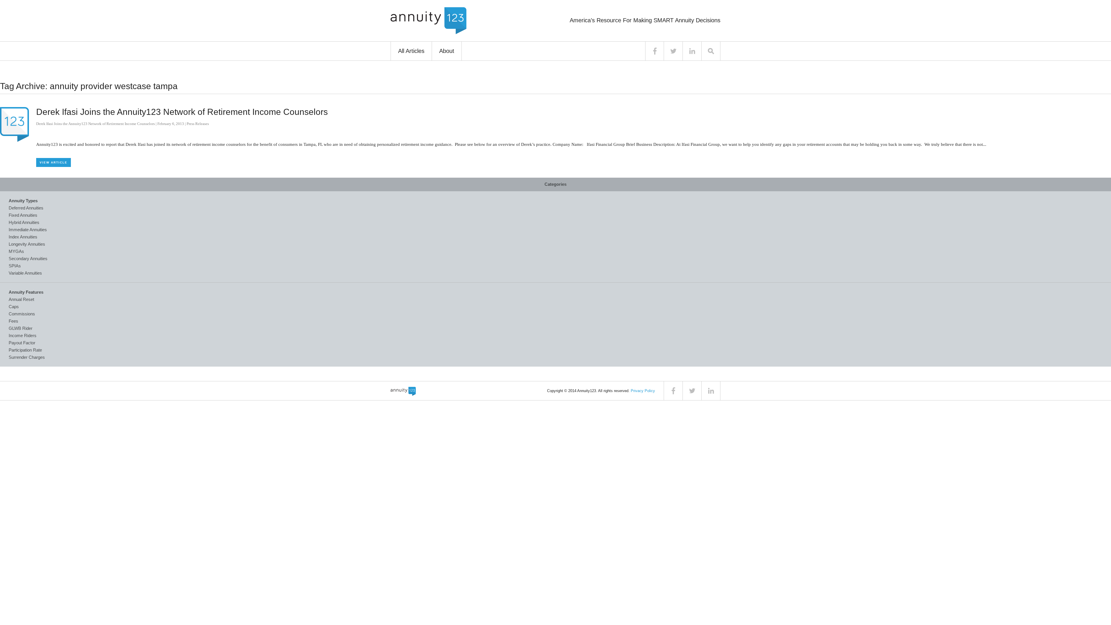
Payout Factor (22, 342)
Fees (13, 321)
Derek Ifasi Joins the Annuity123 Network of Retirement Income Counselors (182, 112)
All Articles (411, 51)
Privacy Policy (643, 391)
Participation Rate (25, 350)
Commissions (22, 313)
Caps (14, 306)
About (446, 51)
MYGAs (16, 251)
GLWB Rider (20, 328)
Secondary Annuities (28, 258)
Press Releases (198, 124)
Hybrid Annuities (24, 222)
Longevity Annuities (27, 244)
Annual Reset (21, 299)
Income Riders (22, 335)
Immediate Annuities (28, 229)
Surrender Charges (27, 357)
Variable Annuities (25, 273)
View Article (53, 162)
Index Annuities (23, 236)
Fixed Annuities (23, 215)
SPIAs (15, 265)
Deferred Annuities (26, 207)
